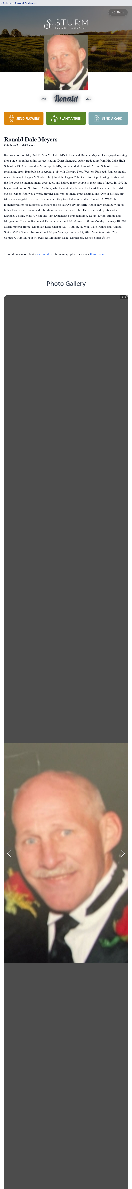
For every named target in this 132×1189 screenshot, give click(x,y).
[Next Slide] (123, 853)
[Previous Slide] (9, 853)
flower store (97, 254)
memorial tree (45, 254)
